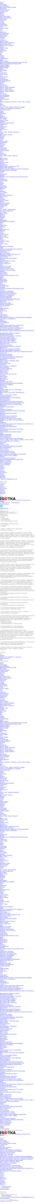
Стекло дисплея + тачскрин (7, 452)
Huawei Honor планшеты (7, 45)
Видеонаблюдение (5, 399)
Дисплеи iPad (3, 34)
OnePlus (2, 49)
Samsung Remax (4, 286)
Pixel (1, 264)
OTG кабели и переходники (8, 318)
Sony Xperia (3, 50)
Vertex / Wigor (3, 243)
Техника (2, 12)
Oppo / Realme (4, 77)
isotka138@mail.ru (6, 1196)
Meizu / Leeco (3, 117)
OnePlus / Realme (4, 150)
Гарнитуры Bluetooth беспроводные (10, 299)
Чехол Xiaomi (3, 376)
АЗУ (1, 312)
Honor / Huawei (4, 200)
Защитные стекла (5, 343)
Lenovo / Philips (4, 28)
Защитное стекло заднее (6, 268)
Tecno (1, 182)
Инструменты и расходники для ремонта (11, 401)
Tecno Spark (3, 148)
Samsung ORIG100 (5, 80)
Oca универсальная (5, 447)
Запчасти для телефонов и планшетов (10, 108)
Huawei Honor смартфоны (7, 42)
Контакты (2, 477)
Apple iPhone (3, 19)
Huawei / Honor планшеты (7, 91)
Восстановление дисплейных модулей (11, 431)
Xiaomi (2, 46)
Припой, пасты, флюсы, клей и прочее (10, 418)
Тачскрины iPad (4, 33)
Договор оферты (4, 1198)
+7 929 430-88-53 (15, 502)
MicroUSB (3, 301)
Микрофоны (3, 220)
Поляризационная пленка (7, 451)
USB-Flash (3, 364)
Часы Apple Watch (5, 16)
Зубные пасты (4, 430)
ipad (1, 224)
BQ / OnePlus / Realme (6, 134)
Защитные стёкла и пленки (7, 261)
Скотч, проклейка (5, 464)
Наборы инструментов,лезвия (8, 413)
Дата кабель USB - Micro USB (8, 342)
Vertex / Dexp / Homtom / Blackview (9, 132)
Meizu (1, 52)
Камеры (2, 145)
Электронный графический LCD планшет (11, 429)
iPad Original (3, 70)
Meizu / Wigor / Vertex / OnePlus (8, 455)
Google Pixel (3, 24)
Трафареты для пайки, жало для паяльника (12, 420)
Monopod (2, 380)
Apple (1, 59)
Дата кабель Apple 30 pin (7, 337)
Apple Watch (3, 36)
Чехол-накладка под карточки (8, 374)
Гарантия (2, 475)
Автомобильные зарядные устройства (10, 335)
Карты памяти (4, 362)
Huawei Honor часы (5, 44)
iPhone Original (4, 61)
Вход (1, 496)
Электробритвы (4, 6)
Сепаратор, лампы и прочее (7, 417)
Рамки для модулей (5, 460)
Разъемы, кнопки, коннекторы (8, 170)
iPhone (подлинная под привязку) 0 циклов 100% (13, 62)
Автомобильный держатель (7, 358)
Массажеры (3, 8)
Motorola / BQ (4, 159)
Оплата (2, 473)
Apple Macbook (4, 316)
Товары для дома (4, 10)
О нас (1, 470)
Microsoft (2, 191)
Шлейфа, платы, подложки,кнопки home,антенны (14, 176)
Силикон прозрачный (6, 368)
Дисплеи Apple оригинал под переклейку (11, 438)
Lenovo (2, 233)
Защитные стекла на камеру (7, 270)
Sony (1, 115)
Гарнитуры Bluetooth (6, 297)
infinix (1, 232)
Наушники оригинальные (7, 292)
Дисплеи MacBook (5, 253)
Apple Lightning (4, 308)
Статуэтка (3, 375)
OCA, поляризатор (5, 437)
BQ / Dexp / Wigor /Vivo (6, 211)
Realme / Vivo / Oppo (5, 266)
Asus (1, 29)
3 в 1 (1, 307)
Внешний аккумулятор (6, 334)
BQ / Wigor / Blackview (6, 195)
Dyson (1, 3)
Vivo (1, 31)
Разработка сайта (4, 1201)
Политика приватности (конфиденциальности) (21, 1197)
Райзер (2, 320)
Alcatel (2, 138)
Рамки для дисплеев (5, 434)
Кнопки (2, 175)
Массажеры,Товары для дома (8, 7)
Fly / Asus (2, 105)
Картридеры (3, 321)
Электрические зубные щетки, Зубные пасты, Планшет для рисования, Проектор (16, 424)
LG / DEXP (3, 119)
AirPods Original (4, 65)
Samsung (2, 37)
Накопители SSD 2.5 (5, 250)
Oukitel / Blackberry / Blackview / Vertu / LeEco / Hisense (15, 102)
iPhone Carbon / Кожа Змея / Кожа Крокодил (12, 392)
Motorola (2, 136)
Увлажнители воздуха (6, 354)
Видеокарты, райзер (5, 255)
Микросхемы (3, 165)
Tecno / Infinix (4, 25)
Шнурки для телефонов (6, 384)
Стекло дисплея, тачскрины (7, 458)
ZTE (1, 71)
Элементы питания (5, 396)
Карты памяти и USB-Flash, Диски (10, 360)
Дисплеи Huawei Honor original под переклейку (13, 454)
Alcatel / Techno (4, 234)
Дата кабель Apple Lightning (7, 339)
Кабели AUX (3, 347)
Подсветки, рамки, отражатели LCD (10, 254)
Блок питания (4, 257)
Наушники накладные (6, 296)
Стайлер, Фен (4, 11)
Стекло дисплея (4, 445)
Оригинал (3, 20)
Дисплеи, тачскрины (6, 17)
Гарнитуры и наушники (7, 291)
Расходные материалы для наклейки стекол (12, 288)
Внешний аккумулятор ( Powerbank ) (10, 349)
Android (2, 15)
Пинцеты (2, 414)
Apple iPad (3, 32)
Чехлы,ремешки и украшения (8, 366)
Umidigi (2, 57)
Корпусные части (5, 229)
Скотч (1, 408)
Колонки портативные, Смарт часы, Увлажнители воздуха (16, 351)
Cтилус (2, 324)
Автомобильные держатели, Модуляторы (11, 356)
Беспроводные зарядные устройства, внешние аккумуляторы (17, 330)
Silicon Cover (3, 371)
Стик (1, 172)
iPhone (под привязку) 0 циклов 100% (10, 63)
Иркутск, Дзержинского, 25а (9, 479)
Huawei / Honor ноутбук (6, 90)
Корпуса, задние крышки (7, 123)
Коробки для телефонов (6, 246)
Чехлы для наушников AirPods (8, 395)
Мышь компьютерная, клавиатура (9, 326)
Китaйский (3, 113)
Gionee (2, 56)
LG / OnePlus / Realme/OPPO (8, 209)
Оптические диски (5, 363)
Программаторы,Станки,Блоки (8, 416)
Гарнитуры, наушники (6, 345)
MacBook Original (5, 66)
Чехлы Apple (3, 387)
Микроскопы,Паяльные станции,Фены (11, 404)
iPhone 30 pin (3, 310)
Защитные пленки (5, 267)
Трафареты (3, 422)
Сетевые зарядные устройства (8, 338)
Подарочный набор (5, 303)
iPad (1, 283)
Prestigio (2, 23)
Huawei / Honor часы (5, 88)
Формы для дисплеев (6, 435)
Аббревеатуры (4, 508)
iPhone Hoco (3, 279)
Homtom (2, 116)
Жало (1, 421)
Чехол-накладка (4, 370)
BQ (1, 54)
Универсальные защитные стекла (9, 275)
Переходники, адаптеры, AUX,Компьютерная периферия (16, 317)
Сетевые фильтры (5, 305)
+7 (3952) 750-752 (5, 502)
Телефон (2, 82)
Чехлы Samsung (4, 367)
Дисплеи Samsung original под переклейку (11, 459)
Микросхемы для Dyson (6, 167)
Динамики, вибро (5, 203)
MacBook (2, 216)
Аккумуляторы (4, 58)
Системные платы (5, 109)
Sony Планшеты (4, 96)
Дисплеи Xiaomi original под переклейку (11, 446)
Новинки (2, 471)
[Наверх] (0, 1202)
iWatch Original (4, 67)
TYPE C (2, 309)
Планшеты (3, 84)
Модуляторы (3, 359)
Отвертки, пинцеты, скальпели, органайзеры (12, 410)
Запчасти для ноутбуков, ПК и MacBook (11, 249)
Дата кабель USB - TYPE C (7, 341)
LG (1, 53)
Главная (2, 468)
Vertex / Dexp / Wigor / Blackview (9, 155)
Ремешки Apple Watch (6, 381)
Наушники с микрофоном (7, 295)
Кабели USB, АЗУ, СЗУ (6, 300)
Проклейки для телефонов (7, 221)
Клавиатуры (3, 251)
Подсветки (3, 442)
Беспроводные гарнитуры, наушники (10, 346)
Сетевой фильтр (4, 322)
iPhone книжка (4, 391)
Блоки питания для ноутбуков (8, 258)
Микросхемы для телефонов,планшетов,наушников (14, 169)
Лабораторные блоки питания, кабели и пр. (12, 402)
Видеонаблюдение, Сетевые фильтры (10, 397)
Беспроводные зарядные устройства (10, 333)
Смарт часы (3, 353)
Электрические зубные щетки (8, 426)
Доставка (2, 476)
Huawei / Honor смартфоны (7, 87)
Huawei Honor (4, 274)
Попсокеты (3, 385)
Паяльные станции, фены (7, 406)
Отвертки (2, 412)
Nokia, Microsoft (4, 99)
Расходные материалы (6, 409)
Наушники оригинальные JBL (8, 293)
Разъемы (2, 171)
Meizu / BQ (3, 236)
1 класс (2, 21)
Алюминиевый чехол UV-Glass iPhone (10, 389)
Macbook (2, 259)
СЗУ (1, 313)
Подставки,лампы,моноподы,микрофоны (11, 383)
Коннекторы (3, 174)
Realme (2, 183)
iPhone (2, 13)
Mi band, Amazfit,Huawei (6, 304)
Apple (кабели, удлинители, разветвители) (11, 325)
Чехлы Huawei (4, 379)
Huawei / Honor (4, 41)
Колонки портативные (6, 355)
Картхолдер (3, 378)
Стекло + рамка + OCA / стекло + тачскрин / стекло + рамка (16, 439)
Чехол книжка (4, 372)
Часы (1, 83)
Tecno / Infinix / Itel (5, 263)
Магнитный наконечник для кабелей (10, 329)
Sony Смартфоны (5, 95)
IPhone (2, 278)
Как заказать (3, 472)
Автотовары (3, 4)
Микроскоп (3, 405)
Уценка (2, 466)
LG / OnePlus (3, 192)
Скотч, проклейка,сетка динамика (9, 441)
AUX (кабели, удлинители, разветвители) (11, 328)
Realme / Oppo (4, 48)
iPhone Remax (4, 280)
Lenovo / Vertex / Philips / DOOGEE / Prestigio (12, 107)
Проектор (2, 427)
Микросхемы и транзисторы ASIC (9, 166)
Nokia (1, 27)
